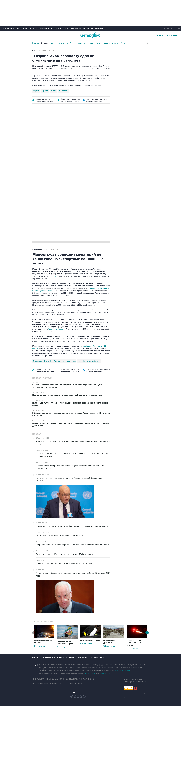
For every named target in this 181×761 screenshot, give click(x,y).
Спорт (72, 43)
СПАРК (35, 686)
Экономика (63, 43)
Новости (106, 43)
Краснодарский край (58, 171)
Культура (81, 43)
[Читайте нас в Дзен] (71, 696)
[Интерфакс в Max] (84, 696)
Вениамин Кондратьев (41, 171)
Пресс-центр (62, 657)
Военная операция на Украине (57, 118)
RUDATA (73, 690)
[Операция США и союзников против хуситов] (137, 638)
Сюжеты (115, 43)
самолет (53, 91)
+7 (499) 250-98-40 (89, 673)
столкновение (63, 91)
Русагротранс (59, 361)
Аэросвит (45, 91)
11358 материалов (40, 646)
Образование (88, 28)
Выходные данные (129, 695)
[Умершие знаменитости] (90, 638)
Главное (35, 43)
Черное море (71, 361)
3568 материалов (63, 647)
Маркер (35, 692)
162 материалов (109, 646)
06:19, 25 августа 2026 (78, 118)
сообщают (53, 276)
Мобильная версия (8, 28)
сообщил (88, 140)
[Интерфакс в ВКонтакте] (78, 696)
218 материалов (132, 648)
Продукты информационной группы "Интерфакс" (64, 679)
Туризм (67, 28)
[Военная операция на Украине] (44, 638)
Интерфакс (90, 35)
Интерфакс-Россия (46, 28)
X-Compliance (37, 688)
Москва (90, 43)
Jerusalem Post (38, 71)
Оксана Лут (48, 361)
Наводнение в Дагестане (109, 642)
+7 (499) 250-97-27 (104, 673)
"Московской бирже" (56, 329)
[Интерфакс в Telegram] (75, 696)
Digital (97, 43)
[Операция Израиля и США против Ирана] (67, 639)
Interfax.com (34, 28)
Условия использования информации (135, 693)
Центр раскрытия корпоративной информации (84, 692)
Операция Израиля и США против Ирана (66, 643)
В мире (54, 43)
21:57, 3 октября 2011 (47, 51)
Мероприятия (99, 28)
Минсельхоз (37, 361)
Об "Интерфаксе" (22, 28)
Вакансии (72, 657)
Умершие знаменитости (90, 641)
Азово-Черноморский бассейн (89, 361)
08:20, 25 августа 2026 (51, 249)
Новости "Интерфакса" (77, 686)
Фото (123, 43)
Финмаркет (59, 28)
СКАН (72, 688)
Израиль (36, 91)
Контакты (36, 657)
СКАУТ (35, 690)
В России (44, 43)
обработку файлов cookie (122, 670)
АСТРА (35, 694)
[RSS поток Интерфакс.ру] (81, 696)
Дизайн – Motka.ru (129, 697)
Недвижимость (76, 28)
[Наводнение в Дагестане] (113, 638)
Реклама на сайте (85, 657)
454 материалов (86, 644)
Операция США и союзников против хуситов (134, 643)
